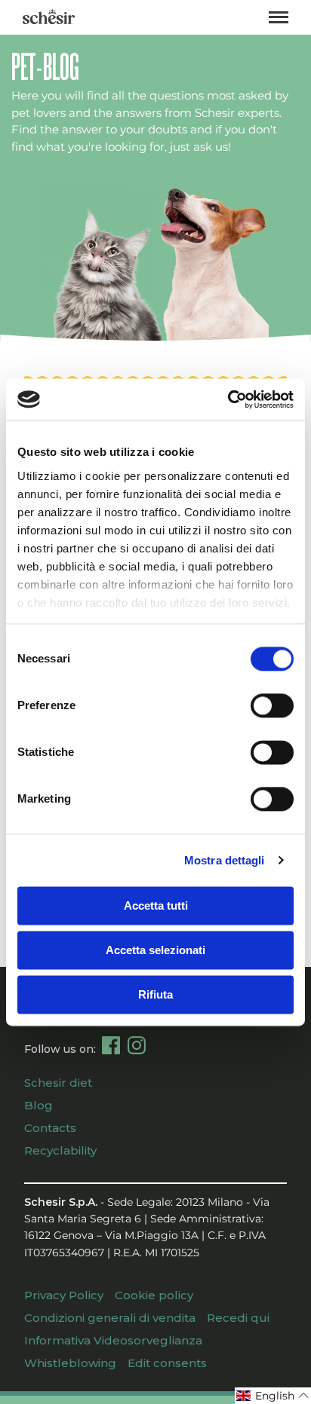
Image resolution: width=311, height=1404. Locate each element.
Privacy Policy (63, 1295)
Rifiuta (155, 994)
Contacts (50, 1128)
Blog (38, 1105)
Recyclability (60, 1150)
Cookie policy (154, 1295)
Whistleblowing (70, 1363)
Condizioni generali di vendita (110, 1318)
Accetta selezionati (155, 950)
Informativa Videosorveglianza (113, 1340)
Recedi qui (238, 1318)
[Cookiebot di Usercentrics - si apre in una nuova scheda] (228, 399)
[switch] (272, 705)
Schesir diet (58, 1082)
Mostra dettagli (224, 860)
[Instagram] (137, 1045)
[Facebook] (111, 1045)
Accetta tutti (156, 905)
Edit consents (167, 1363)
